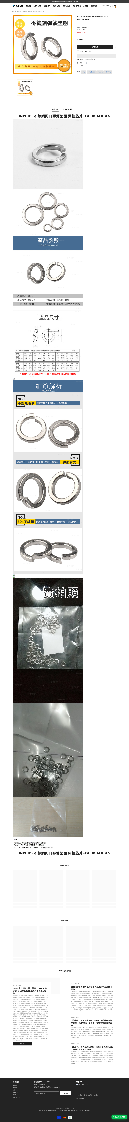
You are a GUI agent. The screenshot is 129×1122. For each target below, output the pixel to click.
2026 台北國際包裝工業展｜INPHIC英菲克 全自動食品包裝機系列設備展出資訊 (30, 991)
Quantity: (80, 39)
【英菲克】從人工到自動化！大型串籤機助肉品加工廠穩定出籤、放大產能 (92, 1048)
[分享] (114, 47)
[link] (25, 904)
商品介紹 (55, 109)
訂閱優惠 (65, 1093)
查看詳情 (22, 1044)
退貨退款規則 (68, 109)
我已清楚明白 (82, 51)
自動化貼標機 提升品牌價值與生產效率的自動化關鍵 (91, 988)
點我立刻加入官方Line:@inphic (59, 1)
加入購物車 (95, 47)
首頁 (13, 11)
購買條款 (88, 51)
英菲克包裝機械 (80, 1098)
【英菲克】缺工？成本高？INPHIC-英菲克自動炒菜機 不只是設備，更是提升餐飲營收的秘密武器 (91, 1023)
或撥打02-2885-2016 (72, 1)
